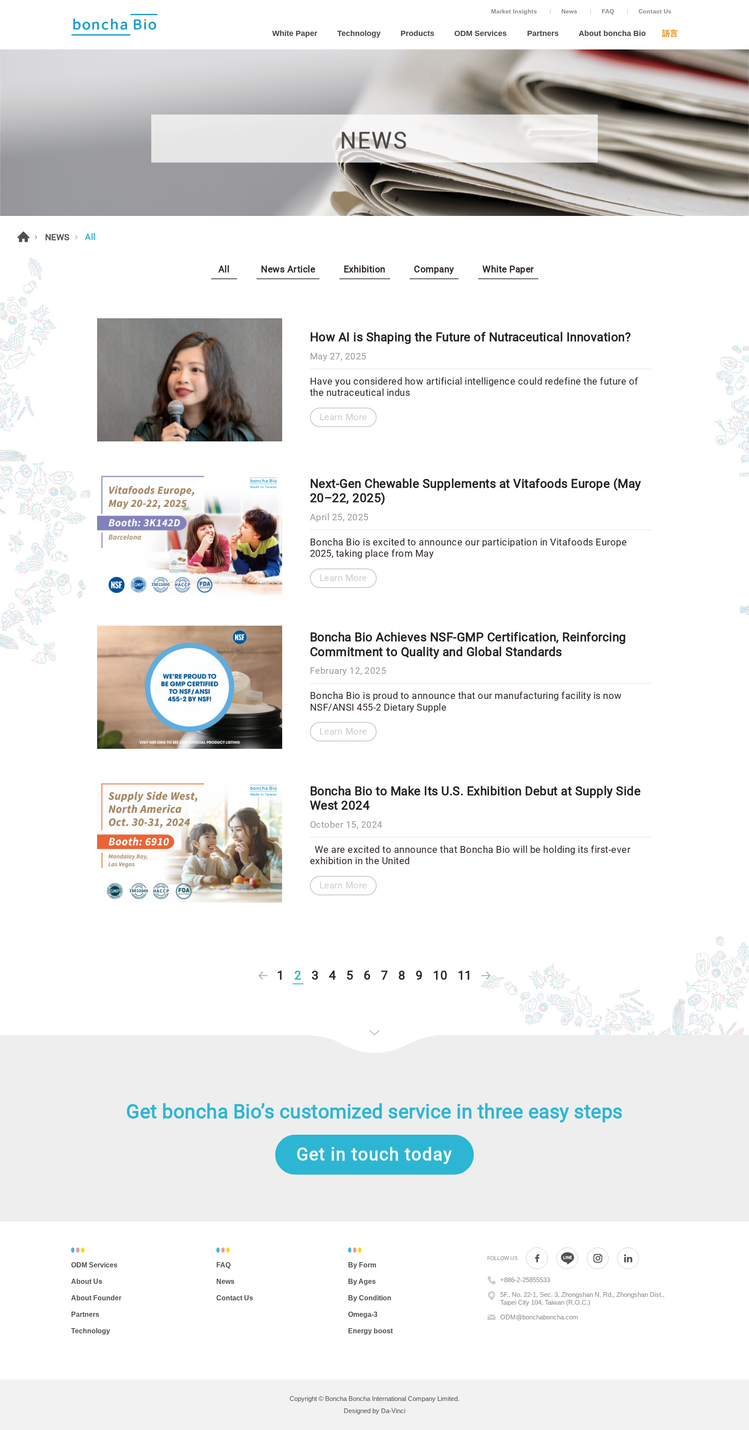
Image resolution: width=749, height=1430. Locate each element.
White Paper (294, 33)
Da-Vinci (393, 1410)
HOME (23, 237)
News (569, 11)
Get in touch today (374, 1154)
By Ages (362, 1281)
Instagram (598, 1258)
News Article (288, 269)
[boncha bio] (114, 25)
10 (440, 975)
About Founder (96, 1298)
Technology (359, 33)
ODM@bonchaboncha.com (539, 1317)
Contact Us (654, 11)
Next (486, 976)
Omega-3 (363, 1314)
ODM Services (480, 33)
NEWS (57, 237)
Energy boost (370, 1331)
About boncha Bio (612, 33)
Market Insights (514, 11)
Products (417, 33)
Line (567, 1258)
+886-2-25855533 (525, 1279)
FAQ (608, 11)
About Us (86, 1281)
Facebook (537, 1258)
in (628, 1258)
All (224, 269)
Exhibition (365, 269)
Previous (263, 976)
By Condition (369, 1298)
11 (465, 975)
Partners (543, 33)
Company (434, 269)
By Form (362, 1265)
